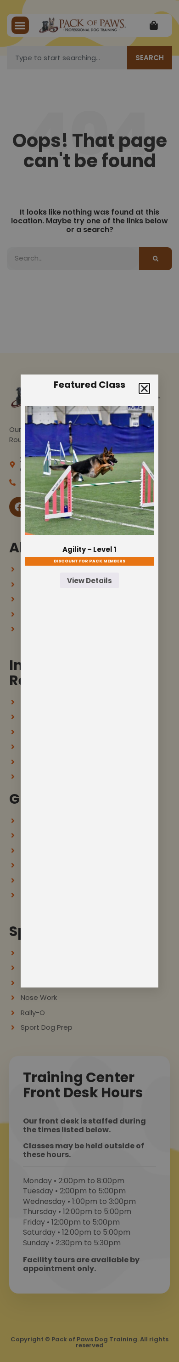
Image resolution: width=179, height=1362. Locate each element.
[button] (144, 388)
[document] (89, 681)
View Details (89, 580)
